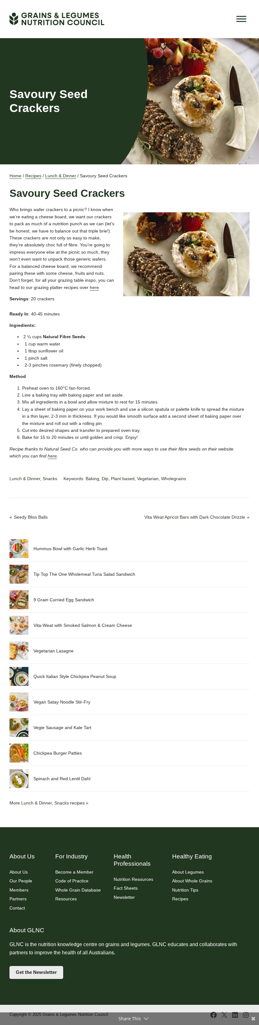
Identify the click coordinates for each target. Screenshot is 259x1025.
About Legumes (188, 872)
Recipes (33, 175)
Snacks (50, 478)
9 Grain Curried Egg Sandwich (63, 599)
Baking (92, 478)
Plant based (123, 478)
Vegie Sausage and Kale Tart (62, 727)
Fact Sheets (126, 888)
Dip (105, 478)
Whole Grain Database (78, 889)
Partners (18, 898)
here (94, 287)
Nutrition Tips (185, 889)
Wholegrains (173, 478)
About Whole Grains (192, 880)
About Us (18, 872)
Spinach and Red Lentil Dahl (61, 778)
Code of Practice (71, 880)
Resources (66, 898)
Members (18, 889)
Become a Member (74, 872)
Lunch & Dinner (60, 175)
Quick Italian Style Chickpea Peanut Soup (74, 676)
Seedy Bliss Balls (31, 517)
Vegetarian (148, 478)
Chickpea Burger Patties (57, 753)
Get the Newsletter (36, 972)
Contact (17, 907)
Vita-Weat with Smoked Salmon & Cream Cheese (82, 625)
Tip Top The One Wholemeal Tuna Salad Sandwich (84, 574)
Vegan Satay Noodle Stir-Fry (61, 701)
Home (15, 175)
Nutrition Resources (133, 879)
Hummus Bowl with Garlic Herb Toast (70, 548)
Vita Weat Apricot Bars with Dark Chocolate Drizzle (194, 517)
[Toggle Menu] (241, 19)
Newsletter (124, 897)
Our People (20, 880)
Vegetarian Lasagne (53, 650)
